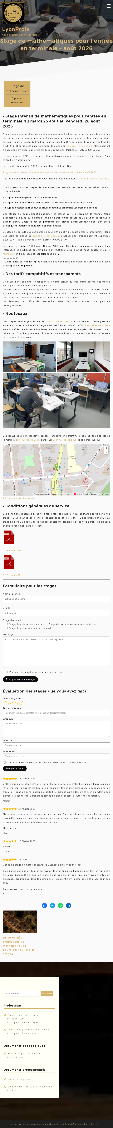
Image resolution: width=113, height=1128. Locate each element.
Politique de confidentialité (60, 1124)
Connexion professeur (88, 1124)
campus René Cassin (79, 146)
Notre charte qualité (19, 1079)
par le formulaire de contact (92, 178)
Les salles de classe (97, 325)
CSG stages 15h (12, 575)
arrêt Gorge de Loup (28, 440)
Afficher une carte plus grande (18, 498)
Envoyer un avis (15, 768)
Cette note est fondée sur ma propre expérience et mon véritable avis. (47, 762)
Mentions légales (35, 1124)
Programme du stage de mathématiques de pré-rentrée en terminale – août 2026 (50, 172)
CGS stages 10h (12, 550)
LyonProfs (16, 29)
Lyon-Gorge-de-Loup (65, 440)
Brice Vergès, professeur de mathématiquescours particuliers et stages (18, 945)
